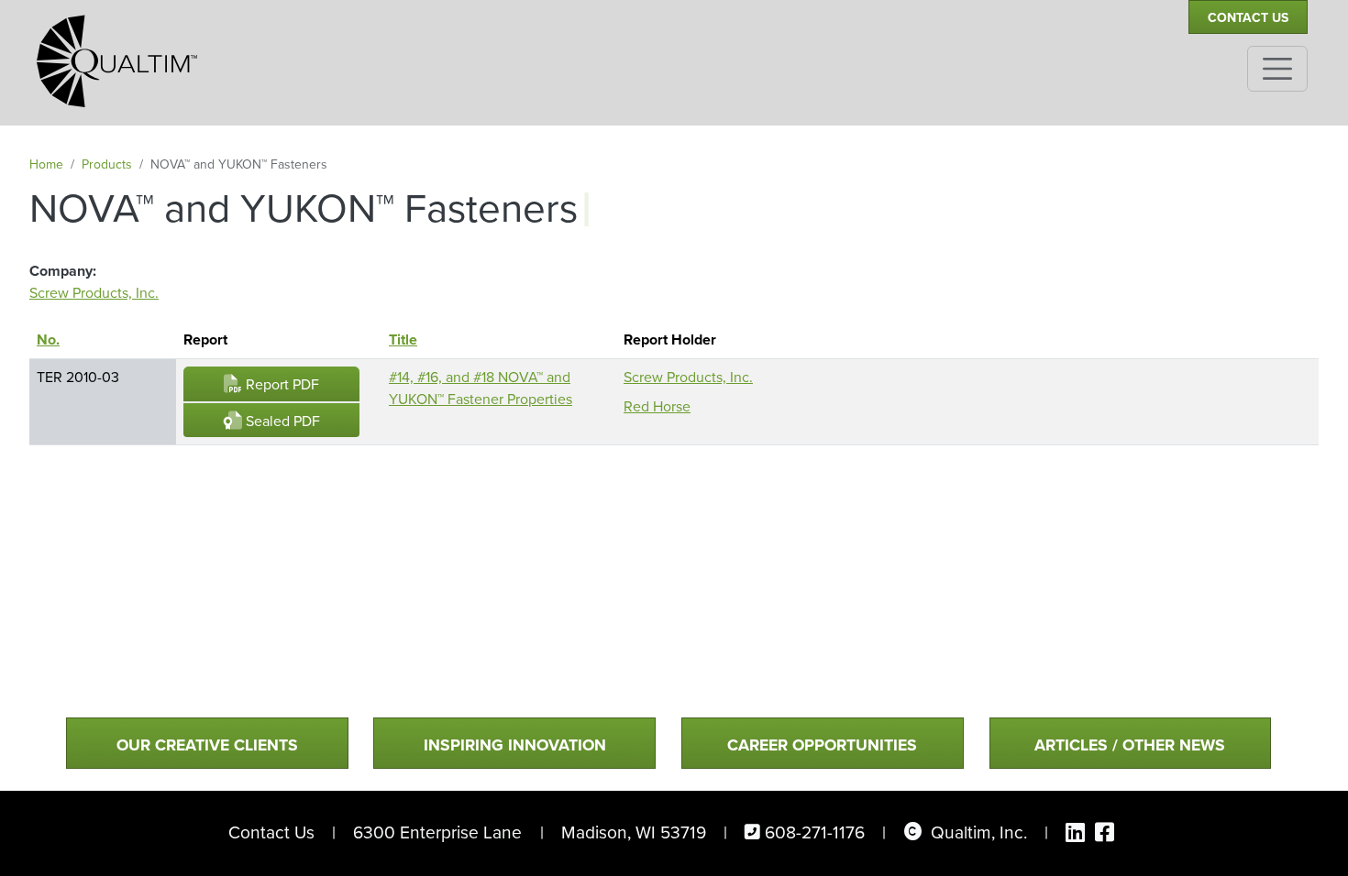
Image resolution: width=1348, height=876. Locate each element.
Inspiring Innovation (515, 745)
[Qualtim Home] (117, 53)
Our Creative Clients (207, 745)
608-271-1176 (815, 832)
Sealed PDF (281, 421)
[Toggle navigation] (1277, 69)
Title (403, 339)
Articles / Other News (1129, 745)
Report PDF (280, 384)
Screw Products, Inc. (94, 292)
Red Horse (657, 406)
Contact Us (1248, 17)
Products (107, 164)
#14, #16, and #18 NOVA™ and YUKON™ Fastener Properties (480, 388)
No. (57, 339)
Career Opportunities (822, 745)
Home (46, 164)
